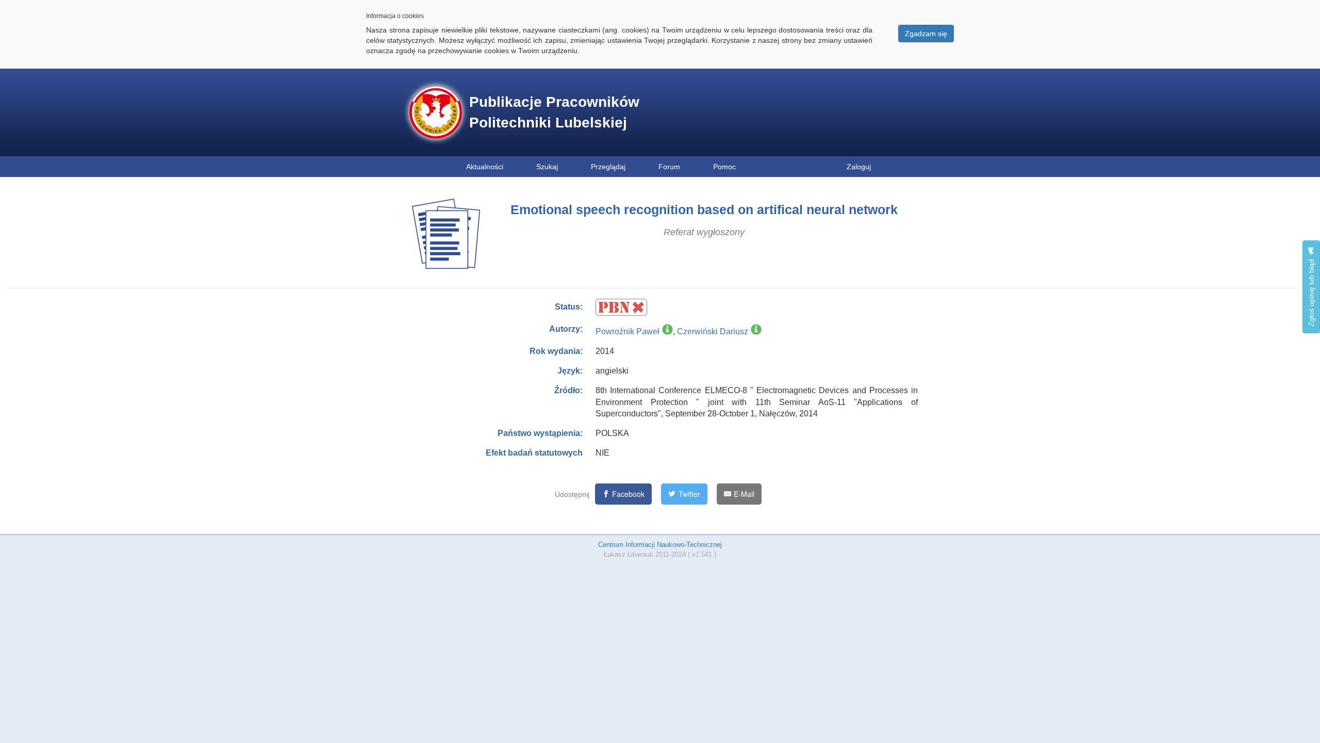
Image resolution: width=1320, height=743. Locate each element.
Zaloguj (859, 167)
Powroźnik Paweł (627, 331)
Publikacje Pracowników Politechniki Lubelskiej (554, 112)
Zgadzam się (926, 33)
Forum (669, 167)
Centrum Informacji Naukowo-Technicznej (660, 544)
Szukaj (547, 167)
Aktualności (484, 167)
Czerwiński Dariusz (712, 331)
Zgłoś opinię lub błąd (1311, 292)
